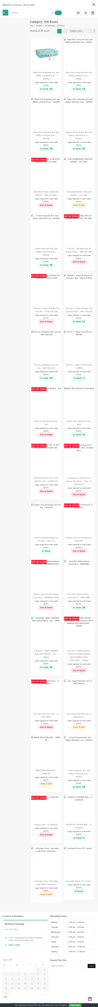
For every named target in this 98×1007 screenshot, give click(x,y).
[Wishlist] (78, 13)
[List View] (65, 31)
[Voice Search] (53, 13)
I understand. (75, 1005)
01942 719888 (14, 945)
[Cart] (92, 12)
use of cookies (61, 1005)
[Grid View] (59, 31)
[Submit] (58, 13)
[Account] (86, 13)
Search (91, 966)
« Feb (5, 997)
